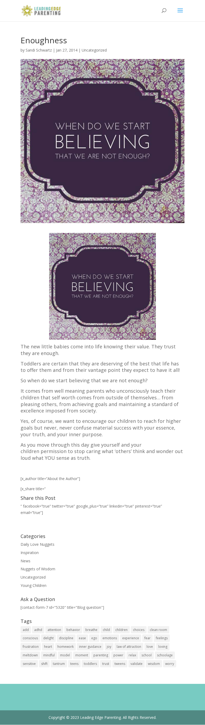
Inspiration (30, 552)
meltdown (30, 655)
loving (162, 646)
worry (169, 663)
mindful (49, 655)
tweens (120, 663)
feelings (162, 638)
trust (105, 663)
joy (109, 646)
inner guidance (90, 646)
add (26, 629)
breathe (91, 629)
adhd (38, 629)
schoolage (165, 655)
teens (74, 663)
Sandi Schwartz (39, 50)
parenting (100, 655)
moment (81, 655)
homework (65, 646)
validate (137, 663)
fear (147, 638)
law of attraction (129, 646)
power (118, 655)
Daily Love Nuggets (37, 544)
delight (48, 638)
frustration (31, 646)
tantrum (59, 663)
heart (48, 646)
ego (94, 638)
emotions (109, 638)
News (25, 560)
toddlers (90, 663)
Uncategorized (94, 50)
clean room (158, 629)
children (121, 629)
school (146, 655)
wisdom (154, 663)
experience (130, 638)
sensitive (29, 663)
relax (132, 655)
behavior (73, 629)
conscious (30, 638)
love (150, 646)
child (106, 629)
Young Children (33, 585)
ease (82, 638)
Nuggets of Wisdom (38, 568)
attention (54, 629)
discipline (66, 638)
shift (44, 663)
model (65, 655)
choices (138, 629)
